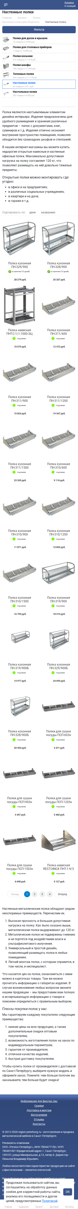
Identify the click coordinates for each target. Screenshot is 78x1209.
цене (32, 212)
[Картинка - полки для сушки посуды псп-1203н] (58, 774)
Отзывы (39, 1119)
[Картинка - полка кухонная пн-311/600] (58, 305)
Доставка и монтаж (39, 1110)
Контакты (39, 1123)
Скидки (39, 1105)
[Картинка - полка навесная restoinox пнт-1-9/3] (58, 841)
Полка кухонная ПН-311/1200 (58, 398)
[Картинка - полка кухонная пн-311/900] (19, 372)
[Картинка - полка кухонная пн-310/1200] (58, 506)
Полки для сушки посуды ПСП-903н (19, 800)
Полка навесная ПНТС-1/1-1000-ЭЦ (19, 332)
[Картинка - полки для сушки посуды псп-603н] (58, 707)
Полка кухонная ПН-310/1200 (58, 532)
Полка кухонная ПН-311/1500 (19, 465)
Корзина (69, 2)
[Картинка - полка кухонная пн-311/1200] (58, 372)
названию (48, 212)
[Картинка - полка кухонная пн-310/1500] (19, 573)
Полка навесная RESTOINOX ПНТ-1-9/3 (58, 867)
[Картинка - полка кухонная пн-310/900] (19, 506)
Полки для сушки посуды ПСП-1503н (19, 867)
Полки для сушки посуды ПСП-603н (58, 733)
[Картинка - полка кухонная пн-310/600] (58, 439)
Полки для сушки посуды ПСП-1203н (58, 800)
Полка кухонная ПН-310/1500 (19, 599)
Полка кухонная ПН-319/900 (58, 599)
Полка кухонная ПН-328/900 (58, 265)
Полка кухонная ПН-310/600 (58, 465)
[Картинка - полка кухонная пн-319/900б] (19, 640)
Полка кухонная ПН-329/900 (19, 265)
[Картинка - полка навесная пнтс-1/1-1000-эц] (19, 305)
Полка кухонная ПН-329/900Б (58, 666)
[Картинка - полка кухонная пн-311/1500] (19, 439)
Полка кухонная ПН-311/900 (19, 398)
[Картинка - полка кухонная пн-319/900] (58, 573)
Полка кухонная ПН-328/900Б (19, 733)
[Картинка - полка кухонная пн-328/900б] (19, 707)
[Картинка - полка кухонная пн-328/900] (58, 239)
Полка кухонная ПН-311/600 (58, 332)
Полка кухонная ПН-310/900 (19, 532)
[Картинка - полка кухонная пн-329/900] (19, 239)
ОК (68, 1192)
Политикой (49, 1201)
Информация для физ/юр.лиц (39, 1101)
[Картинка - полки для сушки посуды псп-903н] (19, 774)
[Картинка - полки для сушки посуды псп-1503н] (19, 841)
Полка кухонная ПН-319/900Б (19, 666)
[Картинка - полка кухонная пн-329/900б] (58, 640)
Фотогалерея (39, 1114)
